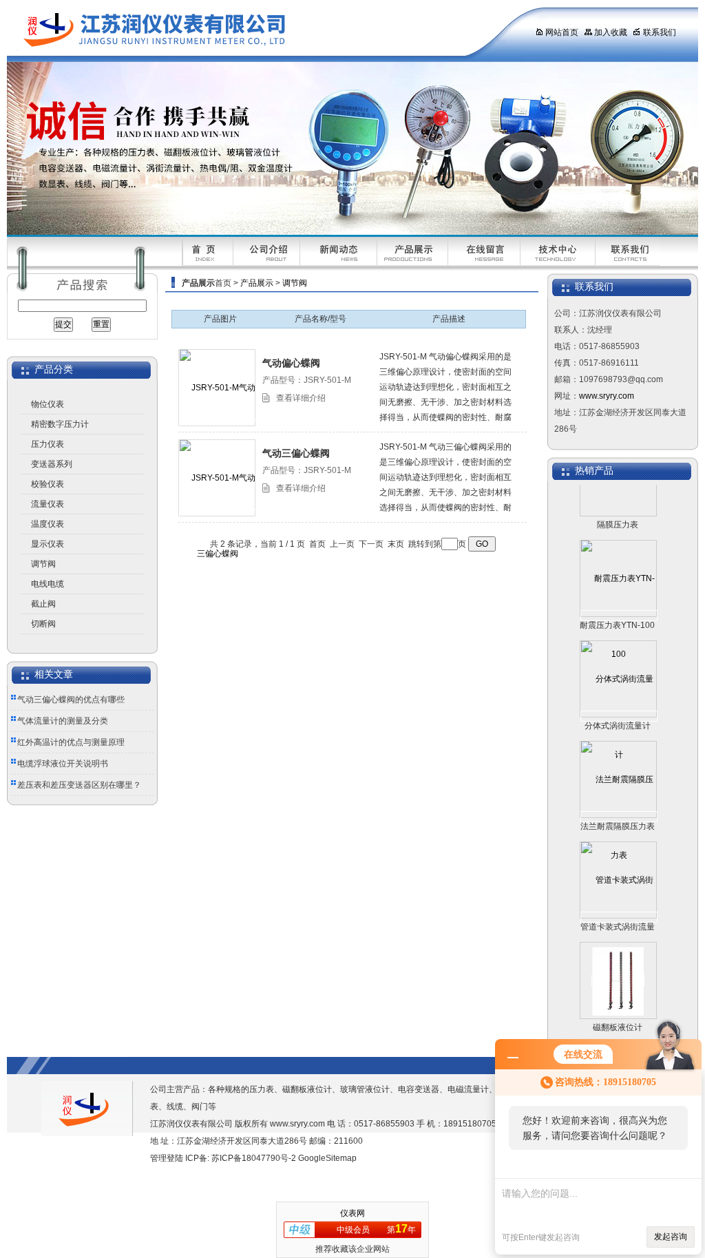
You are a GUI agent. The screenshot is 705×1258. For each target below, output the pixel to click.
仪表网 (352, 1213)
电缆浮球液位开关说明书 (62, 763)
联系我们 (659, 32)
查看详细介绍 (301, 398)
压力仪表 (47, 444)
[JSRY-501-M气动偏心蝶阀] (217, 424)
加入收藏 (610, 32)
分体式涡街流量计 (618, 710)
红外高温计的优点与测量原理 (71, 742)
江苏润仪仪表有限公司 (258, 31)
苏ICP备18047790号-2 (253, 1158)
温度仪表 (47, 524)
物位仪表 (47, 404)
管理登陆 (166, 1158)
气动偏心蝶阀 (291, 362)
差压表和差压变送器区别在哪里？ (79, 785)
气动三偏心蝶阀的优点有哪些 (71, 699)
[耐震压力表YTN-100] (618, 600)
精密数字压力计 (60, 424)
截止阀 (43, 604)
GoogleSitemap (327, 1158)
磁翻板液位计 (617, 1012)
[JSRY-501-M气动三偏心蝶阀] (217, 515)
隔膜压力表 (617, 509)
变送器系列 (51, 464)
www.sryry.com (606, 396)
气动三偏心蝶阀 (296, 453)
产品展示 (256, 283)
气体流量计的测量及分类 (62, 721)
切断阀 (43, 624)
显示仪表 (47, 544)
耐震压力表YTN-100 (617, 610)
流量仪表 (47, 504)
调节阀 (43, 564)
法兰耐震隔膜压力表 (617, 811)
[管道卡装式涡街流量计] (618, 902)
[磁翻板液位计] (617, 965)
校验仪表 (47, 484)
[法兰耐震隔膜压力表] (618, 801)
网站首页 (561, 32)
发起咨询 (670, 1236)
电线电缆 (47, 584)
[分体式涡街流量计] (618, 700)
